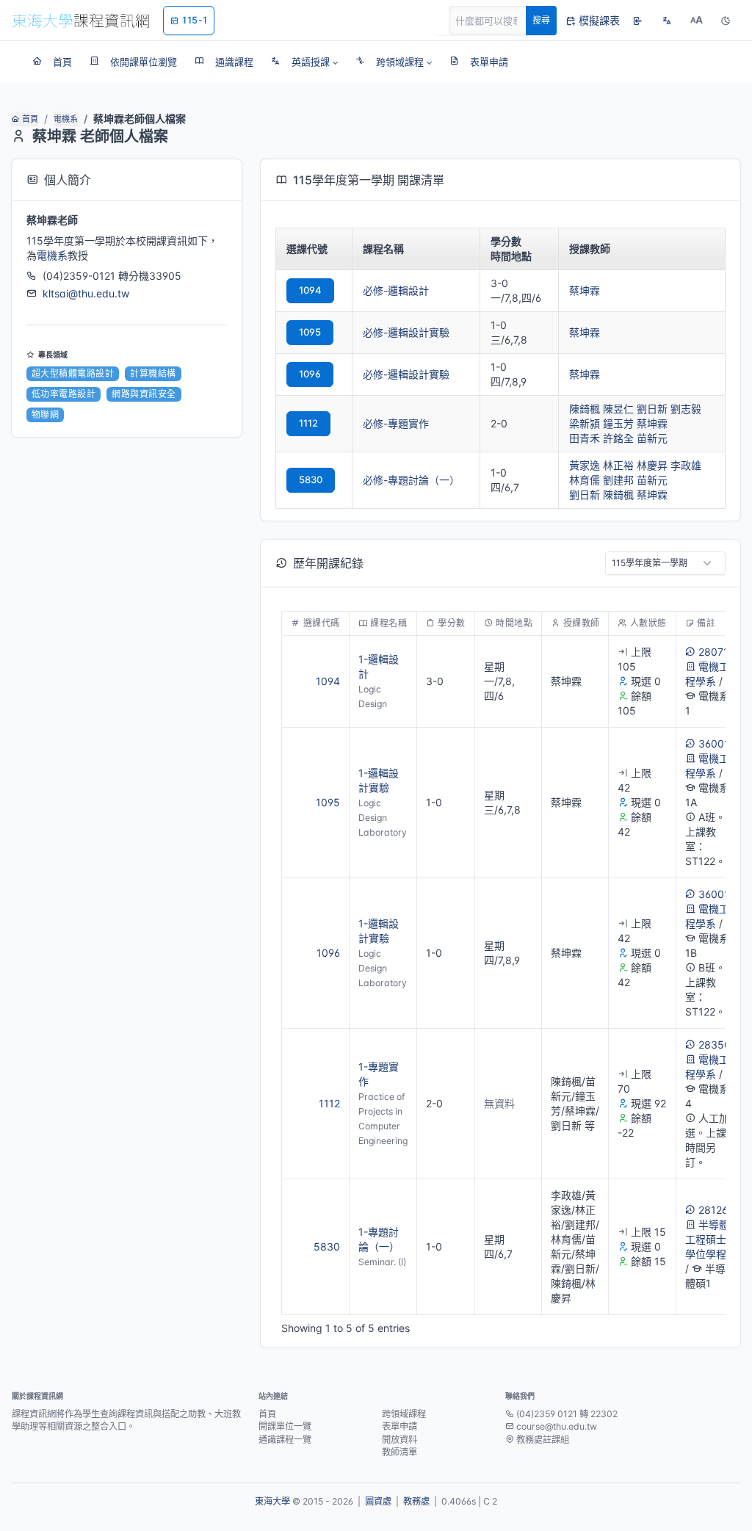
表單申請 (399, 1426)
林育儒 (584, 480)
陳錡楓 (584, 408)
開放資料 (399, 1439)
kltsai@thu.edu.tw (86, 293)
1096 (310, 374)
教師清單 (399, 1452)
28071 (713, 651)
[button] (304, 61)
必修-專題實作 (396, 423)
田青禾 (584, 438)
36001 (713, 743)
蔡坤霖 (584, 290)
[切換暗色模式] (725, 20)
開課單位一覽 (284, 1426)
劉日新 (652, 408)
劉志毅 (685, 408)
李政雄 (685, 465)
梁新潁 (584, 423)
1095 (310, 332)
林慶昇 (652, 465)
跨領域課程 (404, 1413)
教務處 (416, 1501)
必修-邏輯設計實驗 (406, 332)
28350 (714, 1044)
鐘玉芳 (618, 423)
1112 (308, 423)
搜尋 (541, 20)
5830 (310, 479)
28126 (713, 1210)
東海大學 (272, 1501)
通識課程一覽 (284, 1439)
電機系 (66, 119)
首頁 (30, 119)
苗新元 (652, 438)
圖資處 (378, 1501)
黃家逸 (584, 465)
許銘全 (618, 438)
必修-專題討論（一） (411, 480)
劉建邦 (618, 480)
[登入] (637, 20)
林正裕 (618, 465)
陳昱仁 (618, 408)
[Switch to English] (667, 20)
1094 (310, 290)
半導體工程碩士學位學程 (707, 1239)
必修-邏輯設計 (396, 290)
